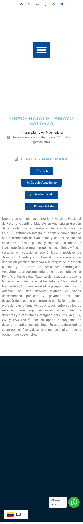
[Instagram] (53, 4)
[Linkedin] (61, 4)
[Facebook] (21, 4)
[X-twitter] (29, 4)
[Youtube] (37, 4)
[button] (41, 50)
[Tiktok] (45, 4)
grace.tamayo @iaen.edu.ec (44, 132)
